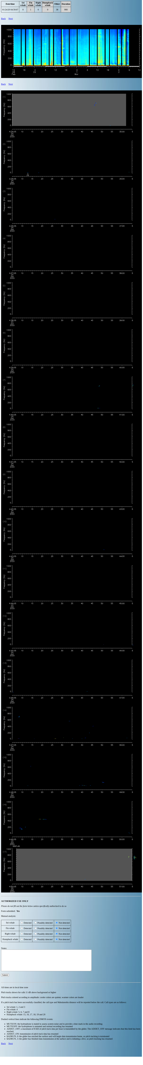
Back (3, 18)
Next (10, 18)
